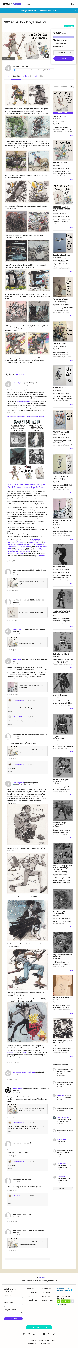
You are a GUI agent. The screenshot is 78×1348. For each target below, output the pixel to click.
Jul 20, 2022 (16, 1235)
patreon (25, 1052)
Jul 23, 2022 (16, 604)
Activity (38, 76)
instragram (11, 1052)
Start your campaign (39, 1327)
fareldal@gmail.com (24, 401)
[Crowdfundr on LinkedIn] (34, 1334)
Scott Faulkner (61, 1139)
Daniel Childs (17, 659)
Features (30, 1296)
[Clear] (72, 86)
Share (64, 58)
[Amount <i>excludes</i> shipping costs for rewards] (67, 34)
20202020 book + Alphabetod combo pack (31, 583)
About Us (30, 1289)
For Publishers (32, 1300)
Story (8, 76)
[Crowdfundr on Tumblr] (48, 1334)
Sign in (73, 4)
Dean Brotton (61, 1163)
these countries (63, 124)
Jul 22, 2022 (16, 664)
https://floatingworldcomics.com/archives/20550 (25, 416)
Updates (27, 76)
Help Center (46, 1296)
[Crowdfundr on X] (29, 1334)
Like (9, 561)
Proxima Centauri (20, 542)
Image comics (33, 542)
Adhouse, (19, 553)
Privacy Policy (50, 1340)
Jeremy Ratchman (63, 1117)
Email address (9, 1302)
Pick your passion (10, 1310)
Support (26, 1340)
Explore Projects (47, 1300)
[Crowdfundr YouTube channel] (44, 1334)
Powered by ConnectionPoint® (39, 1343)
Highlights (16, 76)
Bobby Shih (17, 629)
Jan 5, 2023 (27, 385)
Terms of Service (37, 1340)
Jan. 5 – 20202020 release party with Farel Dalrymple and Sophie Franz (27, 486)
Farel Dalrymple (21, 66)
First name (7, 1295)
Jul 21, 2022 (16, 739)
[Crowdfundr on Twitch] (53, 1334)
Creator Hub (46, 1289)
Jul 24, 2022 (16, 574)
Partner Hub (46, 1292)
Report (51, 70)
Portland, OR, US (43, 70)
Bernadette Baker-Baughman (24, 1072)
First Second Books (23, 551)
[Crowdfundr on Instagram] (24, 1334)
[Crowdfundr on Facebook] (39, 1334)
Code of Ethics (32, 1292)
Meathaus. (42, 556)
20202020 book (38, 612)
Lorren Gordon (18, 1088)
